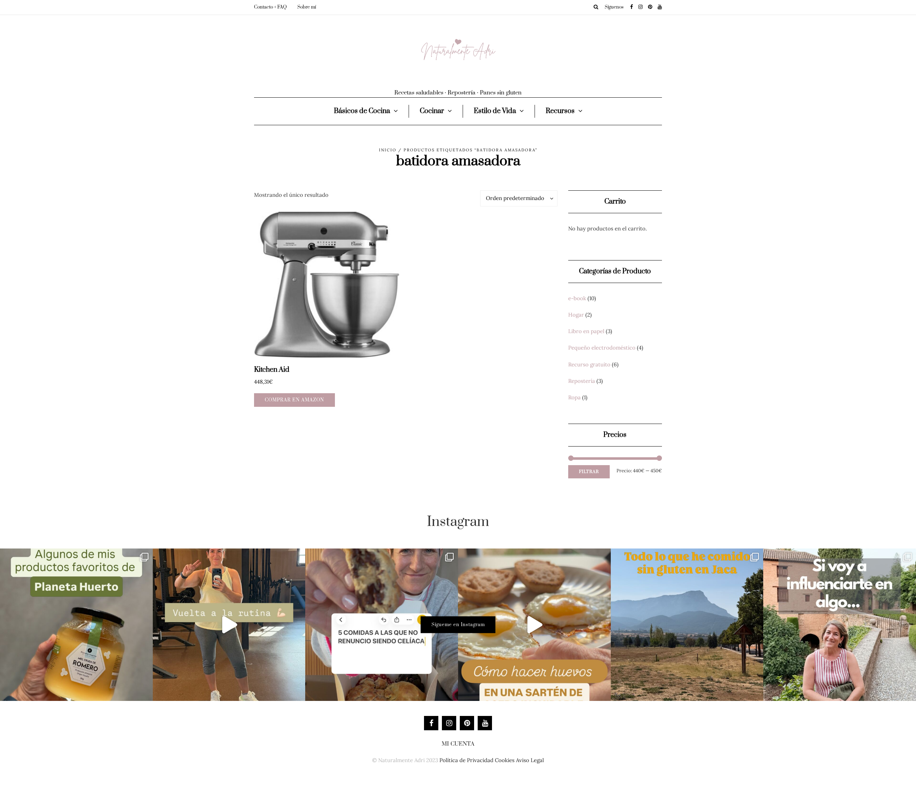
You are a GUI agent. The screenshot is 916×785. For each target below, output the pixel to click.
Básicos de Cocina (362, 111)
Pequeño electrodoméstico (601, 347)
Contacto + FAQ (270, 7)
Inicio (387, 149)
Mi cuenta (458, 743)
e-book (577, 298)
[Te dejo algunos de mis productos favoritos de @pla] (76, 624)
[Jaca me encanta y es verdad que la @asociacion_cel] (687, 624)
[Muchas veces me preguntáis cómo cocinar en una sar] (534, 624)
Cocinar (432, 111)
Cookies (505, 760)
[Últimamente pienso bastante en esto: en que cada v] (839, 624)
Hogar (576, 314)
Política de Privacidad (466, 760)
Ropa (574, 397)
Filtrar (589, 471)
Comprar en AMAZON (294, 400)
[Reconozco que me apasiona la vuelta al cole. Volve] (229, 624)
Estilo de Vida (495, 111)
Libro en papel (586, 331)
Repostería (581, 380)
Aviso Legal (530, 760)
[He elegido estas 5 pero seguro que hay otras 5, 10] (381, 624)
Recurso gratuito (589, 364)
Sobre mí (306, 7)
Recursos (560, 111)
